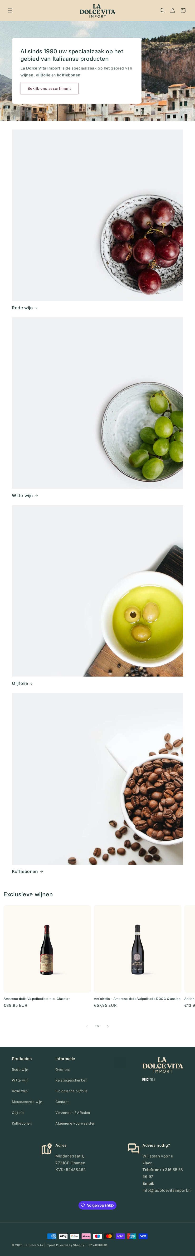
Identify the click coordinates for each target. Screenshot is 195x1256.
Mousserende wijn (27, 1102)
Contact (62, 1102)
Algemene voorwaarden (75, 1123)
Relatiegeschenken (71, 1080)
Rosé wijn (20, 1091)
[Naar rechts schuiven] (108, 1026)
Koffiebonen (25, 871)
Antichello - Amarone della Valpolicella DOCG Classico (137, 999)
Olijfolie (20, 683)
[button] (10, 10)
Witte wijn (22, 495)
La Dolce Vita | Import (39, 1245)
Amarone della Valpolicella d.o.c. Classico (37, 999)
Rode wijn (22, 307)
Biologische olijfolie (71, 1091)
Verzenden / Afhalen (72, 1113)
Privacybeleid (98, 1244)
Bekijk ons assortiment (49, 88)
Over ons (63, 1069)
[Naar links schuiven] (87, 1026)
